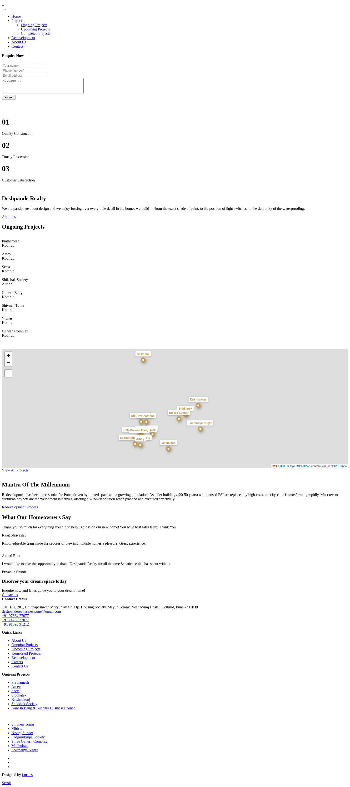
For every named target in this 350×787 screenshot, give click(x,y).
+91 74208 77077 (15, 620)
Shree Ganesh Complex (29, 741)
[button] (146, 423)
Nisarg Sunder (22, 733)
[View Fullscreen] (8, 373)
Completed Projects (35, 33)
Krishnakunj (20, 699)
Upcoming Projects (35, 29)
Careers (17, 662)
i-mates (27, 775)
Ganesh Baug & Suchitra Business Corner (43, 708)
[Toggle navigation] (4, 9)
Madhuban (19, 746)
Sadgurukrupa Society (28, 737)
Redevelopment (23, 38)
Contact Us (19, 666)
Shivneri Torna (22, 724)
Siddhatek (18, 695)
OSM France (339, 466)
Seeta (15, 691)
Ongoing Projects (34, 25)
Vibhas (16, 729)
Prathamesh (20, 682)
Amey (16, 687)
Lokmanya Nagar (24, 750)
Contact (17, 46)
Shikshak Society (24, 704)
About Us (18, 42)
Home (16, 16)
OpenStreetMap (300, 466)
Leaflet (280, 466)
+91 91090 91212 (15, 624)
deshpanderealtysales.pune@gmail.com (31, 611)
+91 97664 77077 (15, 616)
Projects (17, 21)
